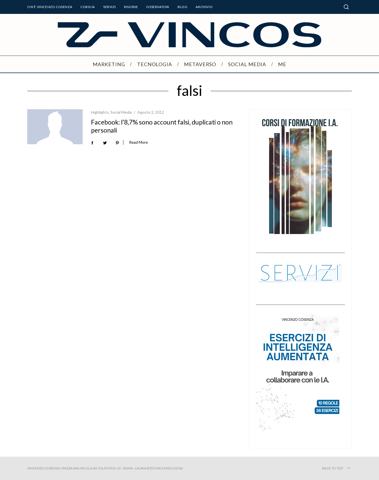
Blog (182, 7)
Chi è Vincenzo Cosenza (49, 7)
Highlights (100, 112)
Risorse (131, 7)
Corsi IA (87, 7)
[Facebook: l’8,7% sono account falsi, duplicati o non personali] (55, 126)
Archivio (204, 7)
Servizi (109, 7)
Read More (138, 142)
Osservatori (157, 7)
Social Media (121, 112)
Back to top (332, 468)
